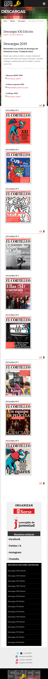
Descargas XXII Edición (16, 596)
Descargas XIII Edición (16, 642)
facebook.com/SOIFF (25, 656)
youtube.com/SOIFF (25, 660)
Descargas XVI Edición (16, 627)
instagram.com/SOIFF (25, 663)
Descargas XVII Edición (16, 622)
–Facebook (14, 539)
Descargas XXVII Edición (17, 571)
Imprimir (6, 35)
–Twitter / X (14, 545)
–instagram (14, 552)
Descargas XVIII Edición (16, 617)
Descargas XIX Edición (16, 612)
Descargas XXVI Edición (17, 576)
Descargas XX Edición (16, 606)
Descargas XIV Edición (16, 637)
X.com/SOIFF (27, 653)
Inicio (5, 21)
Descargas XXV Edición (16, 581)
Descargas (21, 21)
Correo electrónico (17, 35)
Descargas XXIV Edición (17, 586)
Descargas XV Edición (16, 632)
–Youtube (13, 559)
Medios (12, 21)
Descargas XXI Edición (16, 601)
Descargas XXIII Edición (16, 591)
